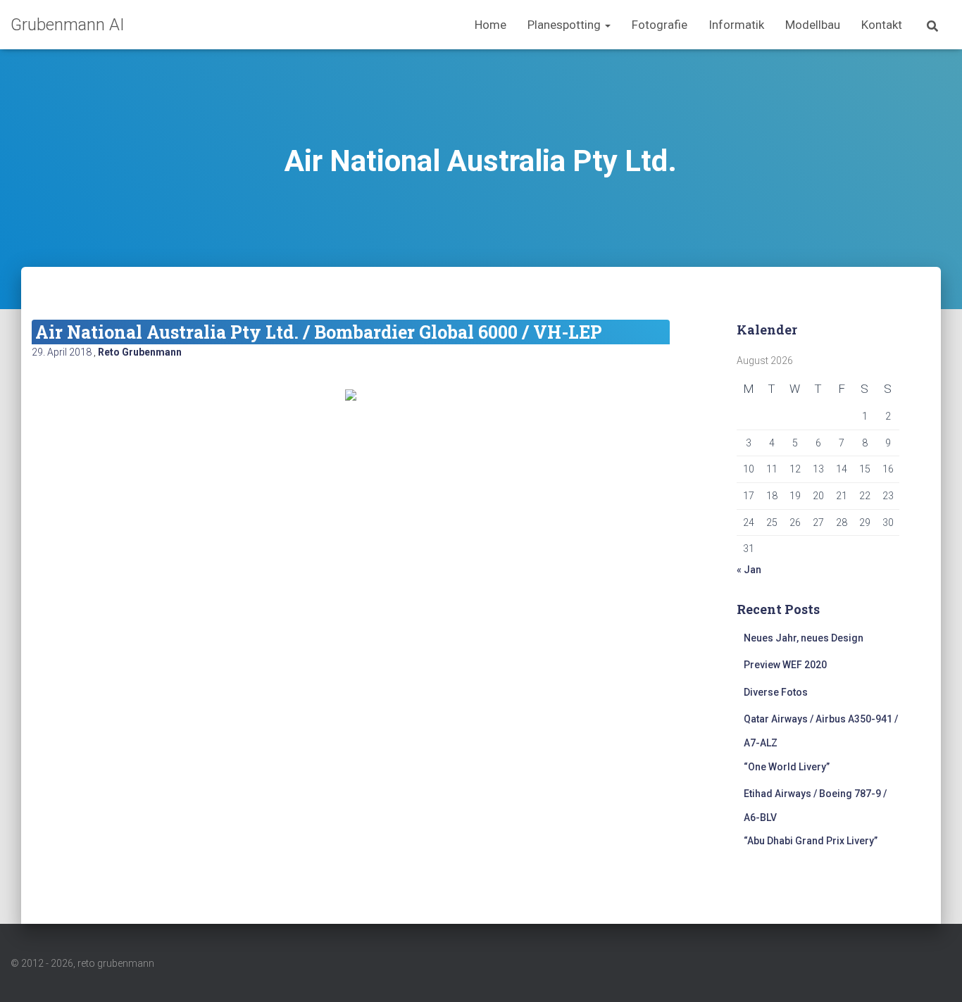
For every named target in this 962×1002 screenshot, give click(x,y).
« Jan (749, 569)
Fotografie (659, 25)
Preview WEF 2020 (785, 664)
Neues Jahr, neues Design (803, 638)
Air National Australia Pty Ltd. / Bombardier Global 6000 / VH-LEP (318, 332)
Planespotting (565, 25)
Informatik (736, 25)
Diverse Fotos (776, 692)
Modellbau (812, 25)
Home (490, 25)
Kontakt (881, 25)
